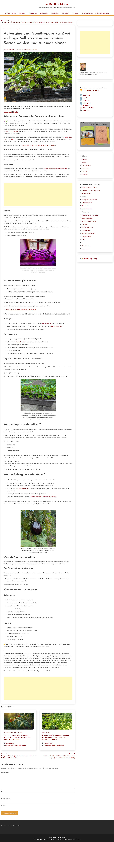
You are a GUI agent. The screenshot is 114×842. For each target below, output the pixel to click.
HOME (7, 13)
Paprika (15, 112)
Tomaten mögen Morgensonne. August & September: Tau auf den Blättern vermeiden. (17, 737)
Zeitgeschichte (86, 236)
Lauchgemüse (86, 165)
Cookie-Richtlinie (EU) (102, 13)
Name (3, 792)
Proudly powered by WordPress (44, 839)
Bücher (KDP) (88, 108)
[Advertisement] (38, 194)
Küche (14, 13)
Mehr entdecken (87, 209)
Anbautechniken (87, 203)
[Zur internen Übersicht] (95, 146)
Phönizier (85, 224)
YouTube (86, 110)
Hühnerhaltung (86, 193)
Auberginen (8, 112)
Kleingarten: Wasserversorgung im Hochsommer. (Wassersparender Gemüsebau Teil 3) (55, 737)
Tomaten (85, 174)
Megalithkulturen (87, 227)
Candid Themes (75, 839)
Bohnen (84, 159)
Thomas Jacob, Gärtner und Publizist (27, 49)
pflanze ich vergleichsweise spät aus (55, 168)
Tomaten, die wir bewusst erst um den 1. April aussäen (38, 145)
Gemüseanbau (8, 29)
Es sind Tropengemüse (11, 131)
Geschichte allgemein (88, 233)
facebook (86, 95)
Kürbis (84, 162)
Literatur (76, 13)
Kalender (22, 13)
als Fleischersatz (56, 326)
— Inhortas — (57, 4)
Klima (83, 239)
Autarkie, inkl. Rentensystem (91, 190)
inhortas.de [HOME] (91, 90)
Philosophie (44, 13)
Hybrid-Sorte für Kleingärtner (43, 496)
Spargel (84, 171)
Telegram (86, 100)
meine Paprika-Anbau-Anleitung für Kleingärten (20, 309)
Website (3, 805)
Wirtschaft (65, 13)
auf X (85, 98)
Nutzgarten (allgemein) (89, 200)
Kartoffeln (85, 168)
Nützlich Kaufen (87, 13)
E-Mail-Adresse (6, 798)
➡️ (81, 95)
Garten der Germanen (89, 221)
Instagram (87, 103)
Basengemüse (20, 342)
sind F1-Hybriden (22, 488)
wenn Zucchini (46, 323)
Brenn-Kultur (86, 230)
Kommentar (5, 772)
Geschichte (54, 13)
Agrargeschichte (87, 218)
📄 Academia (85, 105)
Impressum (85, 249)
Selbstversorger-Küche (89, 187)
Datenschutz (86, 246)
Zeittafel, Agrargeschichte (90, 215)
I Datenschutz (15, 826)
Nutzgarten (33, 13)
